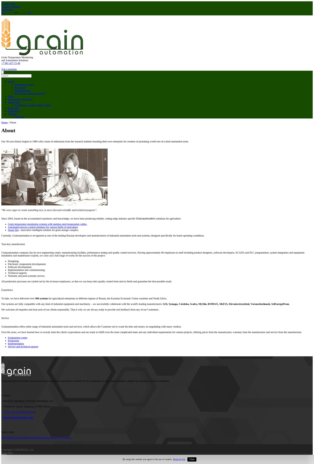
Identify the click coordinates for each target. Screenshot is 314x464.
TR (29, 12)
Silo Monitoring (9, 437)
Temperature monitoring (20, 99)
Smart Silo (13, 108)
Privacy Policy (7, 453)
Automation (14, 102)
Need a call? (8, 3)
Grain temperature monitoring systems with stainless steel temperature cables (47, 224)
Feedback (19, 117)
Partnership (7, 9)
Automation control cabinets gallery (32, 105)
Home (4, 122)
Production (20, 87)
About (11, 81)
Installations (14, 111)
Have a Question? (11, 6)
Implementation (22, 90)
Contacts (12, 114)
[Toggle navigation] (2, 72)
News (11, 96)
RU (3, 12)
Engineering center (24, 84)
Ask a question (9, 69)
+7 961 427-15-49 (10, 63)
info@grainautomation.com (18, 417)
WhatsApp (29, 412)
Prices (47, 437)
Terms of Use (179, 459)
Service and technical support (29, 93)
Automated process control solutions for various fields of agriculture (43, 227)
